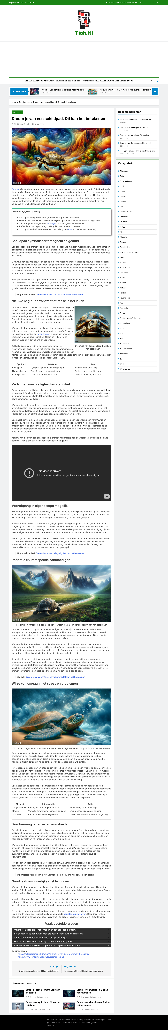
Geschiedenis (125, 247)
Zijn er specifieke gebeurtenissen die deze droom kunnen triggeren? (48, 933)
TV (121, 359)
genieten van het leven (75, 914)
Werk (122, 364)
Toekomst (124, 354)
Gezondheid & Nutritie (129, 252)
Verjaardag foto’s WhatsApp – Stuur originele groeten (52, 81)
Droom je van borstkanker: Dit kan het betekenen (31, 90)
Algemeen (124, 171)
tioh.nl (84, 33)
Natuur (122, 288)
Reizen (122, 313)
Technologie (125, 343)
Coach (122, 191)
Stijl (121, 333)
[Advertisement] (84, 59)
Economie (124, 217)
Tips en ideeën (126, 349)
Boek (122, 186)
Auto (122, 176)
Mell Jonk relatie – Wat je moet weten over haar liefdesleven (95, 90)
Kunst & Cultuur (126, 267)
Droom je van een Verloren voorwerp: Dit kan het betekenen (55, 677)
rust (70, 229)
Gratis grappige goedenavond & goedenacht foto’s (108, 81)
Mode (122, 278)
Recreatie (124, 308)
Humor (123, 257)
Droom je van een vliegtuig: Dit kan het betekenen (60, 553)
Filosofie (123, 237)
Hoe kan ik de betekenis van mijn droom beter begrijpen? (43, 941)
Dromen (15, 189)
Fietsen (123, 227)
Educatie (123, 222)
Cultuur (123, 201)
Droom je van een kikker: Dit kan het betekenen (59, 294)
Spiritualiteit (17, 112)
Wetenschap (125, 369)
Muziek (123, 283)
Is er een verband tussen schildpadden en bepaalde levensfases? (47, 945)
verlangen (51, 223)
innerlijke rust (43, 334)
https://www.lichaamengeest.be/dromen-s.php (41, 957)
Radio (122, 303)
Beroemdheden (126, 181)
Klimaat (123, 262)
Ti (15, 124)
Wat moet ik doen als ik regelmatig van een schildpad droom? (45, 929)
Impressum (51, 1025)
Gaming (123, 242)
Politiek (123, 293)
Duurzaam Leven (126, 212)
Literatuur (124, 272)
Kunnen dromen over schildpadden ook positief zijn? (40, 937)
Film (121, 232)
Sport (122, 328)
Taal (121, 338)
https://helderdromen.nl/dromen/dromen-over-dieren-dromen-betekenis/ (54, 954)
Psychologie (125, 298)
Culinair (123, 196)
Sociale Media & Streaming (131, 318)
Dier (121, 207)
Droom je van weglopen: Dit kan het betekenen (124, 4)
